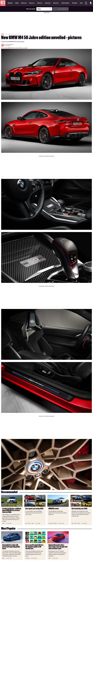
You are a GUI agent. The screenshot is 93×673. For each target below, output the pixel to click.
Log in (91, 4)
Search (86, 4)
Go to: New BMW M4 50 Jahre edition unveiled (14, 48)
